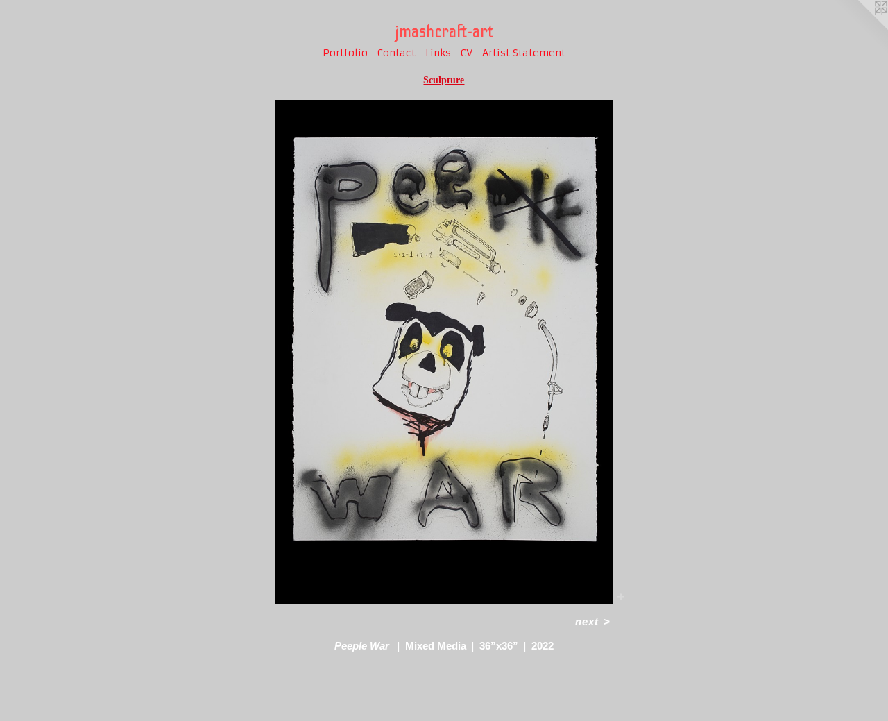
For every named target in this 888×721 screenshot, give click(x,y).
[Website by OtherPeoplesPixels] (860, 28)
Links (438, 52)
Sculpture (443, 80)
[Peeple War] (444, 352)
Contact (396, 52)
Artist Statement (523, 52)
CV (466, 52)
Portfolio (345, 52)
